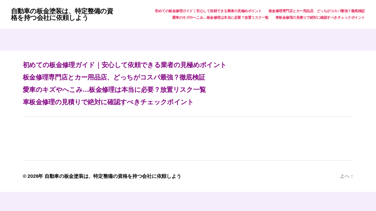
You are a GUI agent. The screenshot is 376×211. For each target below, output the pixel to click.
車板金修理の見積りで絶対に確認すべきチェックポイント (320, 17)
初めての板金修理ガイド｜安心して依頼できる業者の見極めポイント (208, 11)
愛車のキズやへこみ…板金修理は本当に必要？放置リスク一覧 (220, 17)
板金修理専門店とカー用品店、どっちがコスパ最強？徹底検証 (317, 11)
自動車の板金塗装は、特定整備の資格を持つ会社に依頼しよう (62, 14)
